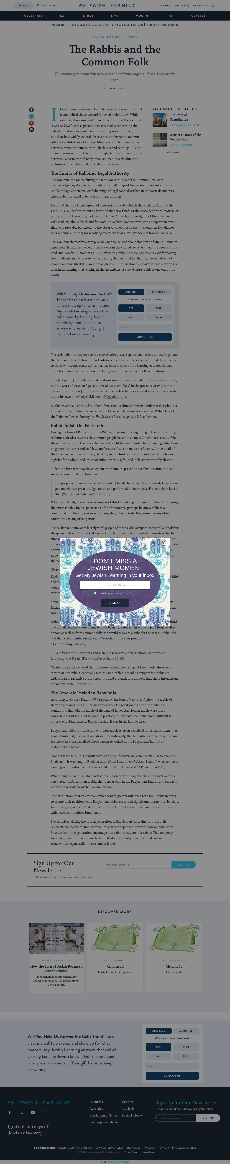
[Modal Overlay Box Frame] (115, 582)
